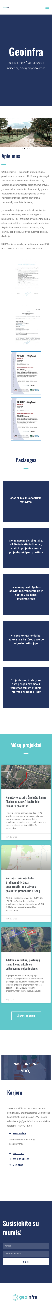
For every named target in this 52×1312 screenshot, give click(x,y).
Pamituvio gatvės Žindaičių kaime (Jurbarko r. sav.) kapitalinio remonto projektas (26, 801)
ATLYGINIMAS (18, 1164)
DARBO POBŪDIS (19, 1133)
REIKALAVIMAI (18, 1153)
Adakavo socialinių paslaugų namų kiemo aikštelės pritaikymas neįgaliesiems (23, 964)
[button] (47, 7)
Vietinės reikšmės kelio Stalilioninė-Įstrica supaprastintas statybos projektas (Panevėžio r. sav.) (23, 884)
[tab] (29, 1134)
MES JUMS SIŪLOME (21, 1159)
